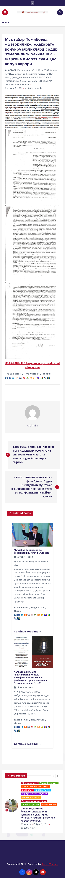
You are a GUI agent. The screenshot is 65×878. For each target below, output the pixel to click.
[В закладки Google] (41, 377)
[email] (20, 377)
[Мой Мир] (48, 377)
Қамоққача (16, 77)
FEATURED (15, 783)
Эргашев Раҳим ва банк (17, 84)
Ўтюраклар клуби (28, 81)
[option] (36, 790)
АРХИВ (8, 73)
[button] (53, 776)
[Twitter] (13, 377)
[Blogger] (17, 377)
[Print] (27, 377)
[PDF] (24, 377)
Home (5, 22)
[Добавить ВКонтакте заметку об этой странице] (6, 377)
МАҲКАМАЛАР (30, 77)
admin (32, 425)
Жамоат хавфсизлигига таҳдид (29, 73)
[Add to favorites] (38, 377)
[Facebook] (10, 377)
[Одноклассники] (34, 377)
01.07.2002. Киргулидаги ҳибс (20, 70)
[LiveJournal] (45, 377)
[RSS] (31, 377)
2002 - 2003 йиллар (46, 70)
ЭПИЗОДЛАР (45, 81)
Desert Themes (49, 833)
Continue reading (26, 631)
